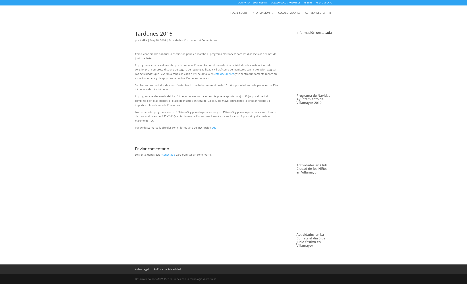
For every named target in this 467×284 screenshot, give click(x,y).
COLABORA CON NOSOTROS (285, 3)
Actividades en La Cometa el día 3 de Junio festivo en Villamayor (310, 239)
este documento (224, 74)
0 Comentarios (208, 40)
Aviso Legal (142, 269)
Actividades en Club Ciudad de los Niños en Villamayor (311, 169)
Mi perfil (308, 3)
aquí (214, 127)
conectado (168, 154)
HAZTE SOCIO (238, 13)
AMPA (143, 40)
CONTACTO (244, 3)
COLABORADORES (289, 13)
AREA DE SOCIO (324, 2)
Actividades (176, 40)
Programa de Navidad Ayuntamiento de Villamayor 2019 (313, 99)
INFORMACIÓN (261, 13)
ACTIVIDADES (313, 13)
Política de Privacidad (167, 269)
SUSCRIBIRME (260, 3)
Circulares (190, 40)
